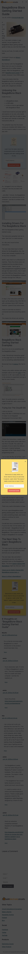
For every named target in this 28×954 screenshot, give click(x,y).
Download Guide (14, 490)
